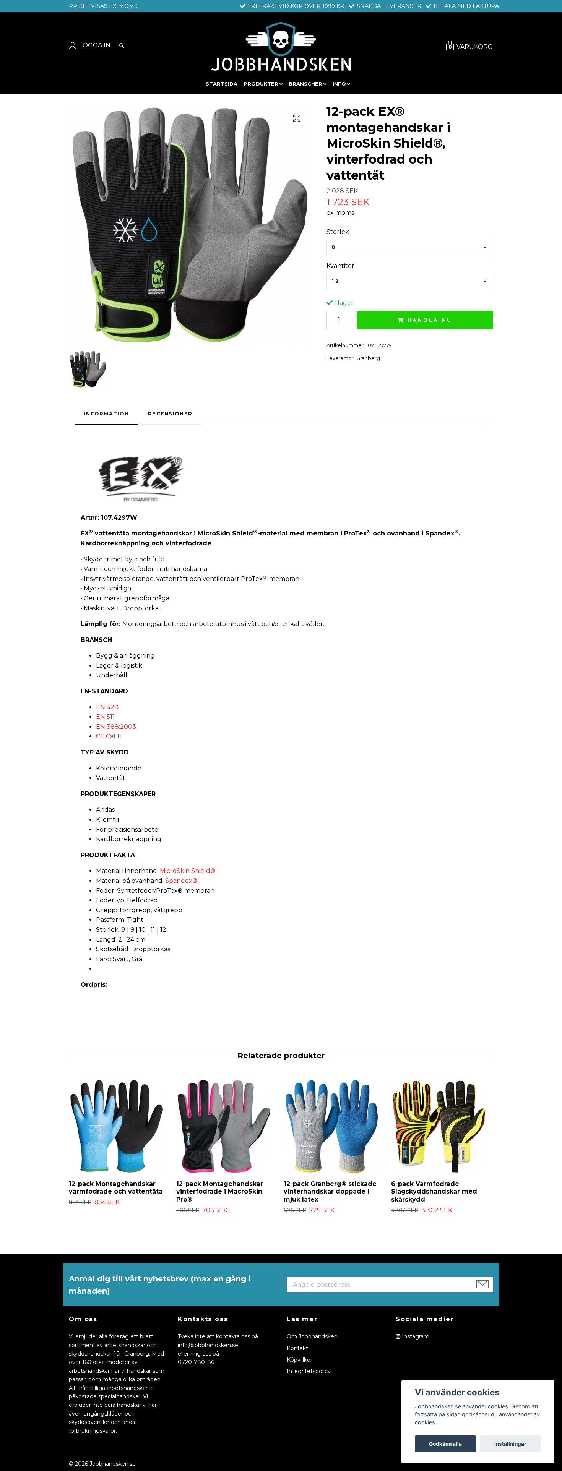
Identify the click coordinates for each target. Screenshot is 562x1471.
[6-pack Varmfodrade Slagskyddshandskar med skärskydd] (442, 1126)
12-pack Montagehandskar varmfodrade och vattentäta (115, 1187)
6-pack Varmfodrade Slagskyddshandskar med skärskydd (434, 1191)
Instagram (414, 1336)
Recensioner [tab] (170, 414)
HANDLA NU (430, 320)
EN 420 (107, 707)
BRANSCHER (305, 84)
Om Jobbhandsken (312, 1336)
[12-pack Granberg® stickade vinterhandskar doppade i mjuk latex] (334, 1126)
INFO (339, 84)
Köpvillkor (299, 1359)
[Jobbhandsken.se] (280, 46)
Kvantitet (340, 265)
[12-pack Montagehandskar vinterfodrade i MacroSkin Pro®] (227, 1126)
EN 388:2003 (116, 726)
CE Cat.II (108, 736)
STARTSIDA (221, 84)
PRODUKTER (261, 84)
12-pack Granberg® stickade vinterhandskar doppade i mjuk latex (330, 1191)
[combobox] (409, 247)
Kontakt (297, 1348)
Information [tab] (106, 414)
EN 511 (105, 716)
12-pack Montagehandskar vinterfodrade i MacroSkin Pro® (219, 1191)
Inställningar (510, 1444)
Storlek (337, 231)
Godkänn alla (445, 1444)
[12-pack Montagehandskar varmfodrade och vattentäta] (120, 1126)
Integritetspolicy (309, 1371)
